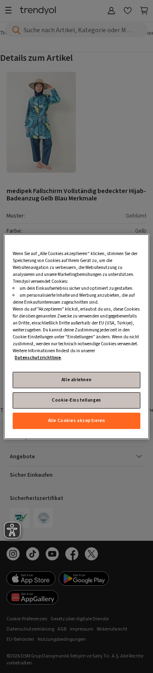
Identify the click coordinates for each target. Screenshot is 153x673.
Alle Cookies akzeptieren (76, 420)
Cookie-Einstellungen (76, 400)
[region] (76, 337)
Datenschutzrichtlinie (38, 358)
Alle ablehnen (76, 379)
